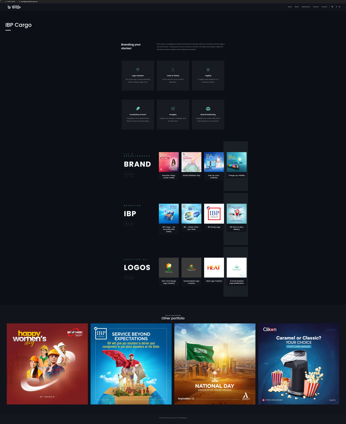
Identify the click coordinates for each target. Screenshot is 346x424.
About (297, 7)
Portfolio (316, 7)
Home (290, 7)
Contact (324, 7)
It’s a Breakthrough (181, 418)
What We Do (306, 7)
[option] (169, 165)
